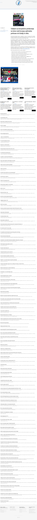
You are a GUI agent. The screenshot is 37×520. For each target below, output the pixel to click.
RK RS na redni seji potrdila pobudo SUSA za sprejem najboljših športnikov (8, 283)
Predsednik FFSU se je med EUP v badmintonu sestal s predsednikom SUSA (9, 493)
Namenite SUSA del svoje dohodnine (4, 291)
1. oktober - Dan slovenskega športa (4, 136)
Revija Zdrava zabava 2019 (3, 113)
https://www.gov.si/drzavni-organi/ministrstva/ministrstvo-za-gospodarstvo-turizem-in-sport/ (32, 512)
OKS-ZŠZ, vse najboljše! (3, 125)
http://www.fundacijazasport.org (32, 509)
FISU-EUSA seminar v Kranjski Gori (4, 176)
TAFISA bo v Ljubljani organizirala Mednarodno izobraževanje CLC (7, 434)
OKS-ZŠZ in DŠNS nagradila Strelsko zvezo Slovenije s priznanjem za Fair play (9, 396)
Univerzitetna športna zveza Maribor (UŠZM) (3, 510)
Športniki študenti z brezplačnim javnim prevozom (6, 121)
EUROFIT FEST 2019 (2, 188)
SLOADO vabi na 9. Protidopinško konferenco (5, 348)
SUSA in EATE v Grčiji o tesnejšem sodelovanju (5, 489)
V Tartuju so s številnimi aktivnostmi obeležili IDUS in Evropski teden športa (8, 438)
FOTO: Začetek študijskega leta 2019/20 (5, 140)
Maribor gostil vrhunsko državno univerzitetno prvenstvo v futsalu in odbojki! (17, 89)
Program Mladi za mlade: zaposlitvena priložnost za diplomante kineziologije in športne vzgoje (11, 461)
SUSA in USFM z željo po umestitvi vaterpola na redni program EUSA (8, 481)
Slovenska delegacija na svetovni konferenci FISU (6, 465)
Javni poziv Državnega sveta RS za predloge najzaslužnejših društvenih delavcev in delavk (10, 388)
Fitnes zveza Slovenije (3, 30)
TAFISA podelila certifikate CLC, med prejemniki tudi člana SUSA (7, 404)
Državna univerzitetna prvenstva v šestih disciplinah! (29, 88)
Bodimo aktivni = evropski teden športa (4, 144)
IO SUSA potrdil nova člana (3, 364)
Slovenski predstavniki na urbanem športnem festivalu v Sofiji (7, 148)
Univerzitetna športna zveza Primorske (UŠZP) (3, 512)
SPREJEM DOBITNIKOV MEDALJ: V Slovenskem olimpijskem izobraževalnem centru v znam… (5, 89)
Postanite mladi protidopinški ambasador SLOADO (6, 372)
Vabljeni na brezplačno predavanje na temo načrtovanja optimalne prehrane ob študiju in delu (10, 352)
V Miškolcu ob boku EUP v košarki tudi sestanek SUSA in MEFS (7, 477)
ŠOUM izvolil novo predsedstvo (3, 344)
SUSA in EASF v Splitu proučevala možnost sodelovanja (6, 473)
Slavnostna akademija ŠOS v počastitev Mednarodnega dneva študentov (8, 329)
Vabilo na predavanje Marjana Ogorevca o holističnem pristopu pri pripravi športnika (9, 302)
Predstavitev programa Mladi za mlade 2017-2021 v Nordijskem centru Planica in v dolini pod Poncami (12, 263)
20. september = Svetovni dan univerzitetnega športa (6, 156)
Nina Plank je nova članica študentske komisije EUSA (6, 196)
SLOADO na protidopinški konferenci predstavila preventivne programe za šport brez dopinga (10, 318)
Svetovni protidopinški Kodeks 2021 (4, 133)
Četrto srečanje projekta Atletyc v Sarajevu (5, 392)
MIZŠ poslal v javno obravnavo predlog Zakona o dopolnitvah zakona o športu (9, 295)
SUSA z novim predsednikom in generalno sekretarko (6, 129)
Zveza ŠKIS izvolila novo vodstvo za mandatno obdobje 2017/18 (7, 360)
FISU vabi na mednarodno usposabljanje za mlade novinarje (7, 255)
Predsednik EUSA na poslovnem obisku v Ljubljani (6, 380)
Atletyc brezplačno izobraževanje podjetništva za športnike (7, 427)
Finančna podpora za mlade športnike (4, 212)
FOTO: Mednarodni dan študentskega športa (5, 152)
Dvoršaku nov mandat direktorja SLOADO (5, 356)
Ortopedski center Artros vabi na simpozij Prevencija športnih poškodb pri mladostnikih (10, 287)
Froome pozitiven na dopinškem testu (4, 310)
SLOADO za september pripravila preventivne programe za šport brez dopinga (9, 431)
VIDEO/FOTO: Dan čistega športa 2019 (4, 180)
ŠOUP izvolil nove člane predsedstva (4, 322)
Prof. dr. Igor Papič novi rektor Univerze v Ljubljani (6, 419)
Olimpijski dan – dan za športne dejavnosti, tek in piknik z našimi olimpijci (8, 259)
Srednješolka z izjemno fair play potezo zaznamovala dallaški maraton (8, 306)
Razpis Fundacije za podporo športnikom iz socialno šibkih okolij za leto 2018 (9, 336)
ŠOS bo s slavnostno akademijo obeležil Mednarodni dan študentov (8, 332)
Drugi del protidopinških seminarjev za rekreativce (6, 275)
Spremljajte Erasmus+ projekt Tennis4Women (4, 102)
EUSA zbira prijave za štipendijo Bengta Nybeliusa (6, 497)
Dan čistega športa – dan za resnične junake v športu (6, 271)
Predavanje (4, 31)
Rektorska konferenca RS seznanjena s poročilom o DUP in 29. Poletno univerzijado (9, 485)
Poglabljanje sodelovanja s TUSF (4, 200)
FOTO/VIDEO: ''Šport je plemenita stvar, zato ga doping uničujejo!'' (7, 172)
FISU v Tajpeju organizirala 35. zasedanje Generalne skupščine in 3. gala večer (9, 469)
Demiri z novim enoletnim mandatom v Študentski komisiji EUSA (7, 423)
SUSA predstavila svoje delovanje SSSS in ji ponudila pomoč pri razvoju (8, 400)
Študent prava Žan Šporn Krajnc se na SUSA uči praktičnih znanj (7, 267)
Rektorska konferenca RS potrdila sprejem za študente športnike (7, 279)
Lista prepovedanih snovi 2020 (3, 117)
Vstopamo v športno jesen (3, 168)
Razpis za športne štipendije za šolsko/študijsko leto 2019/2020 (7, 160)
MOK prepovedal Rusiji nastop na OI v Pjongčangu (6, 314)
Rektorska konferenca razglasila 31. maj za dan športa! (6, 184)
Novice (3, 103)
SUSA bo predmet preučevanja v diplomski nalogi (6, 368)
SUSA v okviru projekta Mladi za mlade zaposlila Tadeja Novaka (7, 340)
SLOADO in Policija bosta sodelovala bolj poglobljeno (6, 164)
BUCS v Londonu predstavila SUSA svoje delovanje (6, 408)
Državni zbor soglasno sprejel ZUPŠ (4, 384)
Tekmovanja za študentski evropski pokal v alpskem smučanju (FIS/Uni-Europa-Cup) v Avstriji (10, 208)
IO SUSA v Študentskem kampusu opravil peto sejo (6, 376)
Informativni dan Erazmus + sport (4, 192)
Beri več (9, 98)
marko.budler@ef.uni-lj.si (26, 48)
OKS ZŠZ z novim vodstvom (3, 204)
